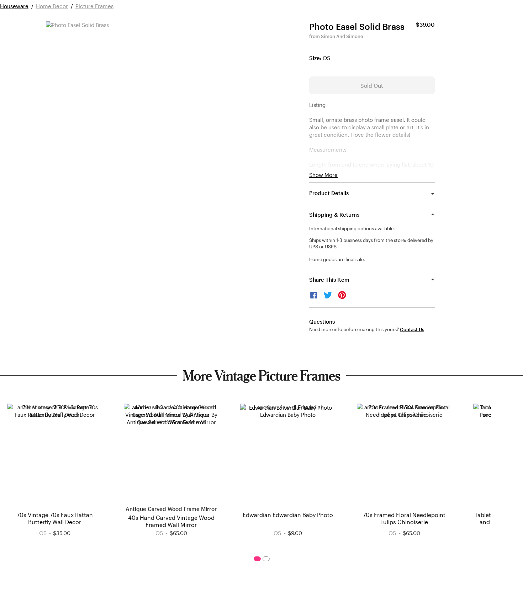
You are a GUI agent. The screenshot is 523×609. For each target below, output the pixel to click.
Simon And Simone (342, 36)
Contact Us (412, 329)
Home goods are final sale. (337, 259)
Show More (323, 175)
